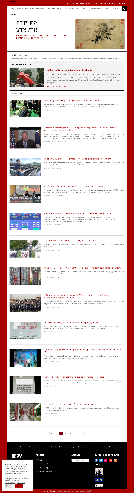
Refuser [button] (8, 486)
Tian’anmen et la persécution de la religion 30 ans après (70, 240)
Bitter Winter (26, 27)
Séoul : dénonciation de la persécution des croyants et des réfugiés (74, 186)
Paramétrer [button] (21, 483)
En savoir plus (10, 483)
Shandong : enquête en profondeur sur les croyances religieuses (73, 377)
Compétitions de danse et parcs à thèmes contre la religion (71, 404)
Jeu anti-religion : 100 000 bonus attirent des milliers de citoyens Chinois (77, 213)
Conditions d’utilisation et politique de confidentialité (74, 491)
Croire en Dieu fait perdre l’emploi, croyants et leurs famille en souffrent (77, 159)
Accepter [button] (19, 486)
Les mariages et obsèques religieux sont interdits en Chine (71, 100)
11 (78, 433)
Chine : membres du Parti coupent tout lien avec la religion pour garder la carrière (82, 268)
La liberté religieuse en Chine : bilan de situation (69, 70)
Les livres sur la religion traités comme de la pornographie (70, 322)
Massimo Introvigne (56, 86)
